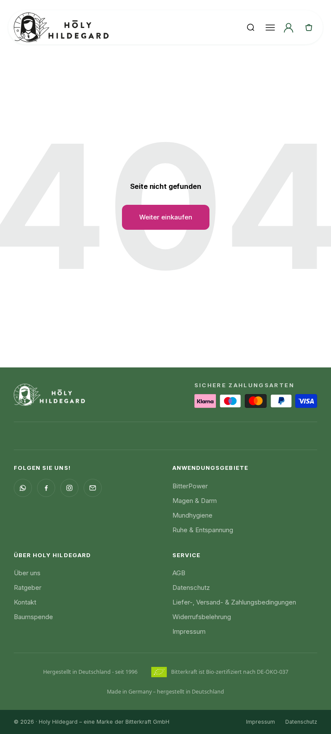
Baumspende (33, 617)
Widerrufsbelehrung (201, 617)
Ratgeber (27, 587)
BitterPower (190, 486)
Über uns (27, 573)
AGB (178, 573)
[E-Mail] (93, 488)
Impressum (189, 631)
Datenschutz (191, 587)
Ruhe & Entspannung (202, 530)
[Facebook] (46, 488)
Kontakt (25, 602)
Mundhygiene (192, 515)
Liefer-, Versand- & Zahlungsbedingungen (234, 602)
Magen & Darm (194, 501)
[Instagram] (69, 488)
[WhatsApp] (23, 488)
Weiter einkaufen (165, 217)
